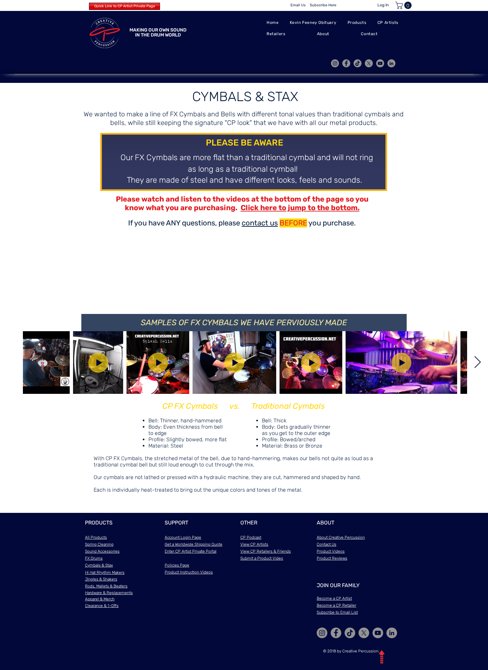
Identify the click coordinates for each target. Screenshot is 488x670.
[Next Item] (477, 362)
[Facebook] (346, 63)
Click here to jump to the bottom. (300, 207)
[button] (404, 5)
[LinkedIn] (391, 63)
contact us (260, 222)
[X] (369, 63)
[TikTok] (358, 63)
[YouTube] (380, 63)
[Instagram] (335, 63)
